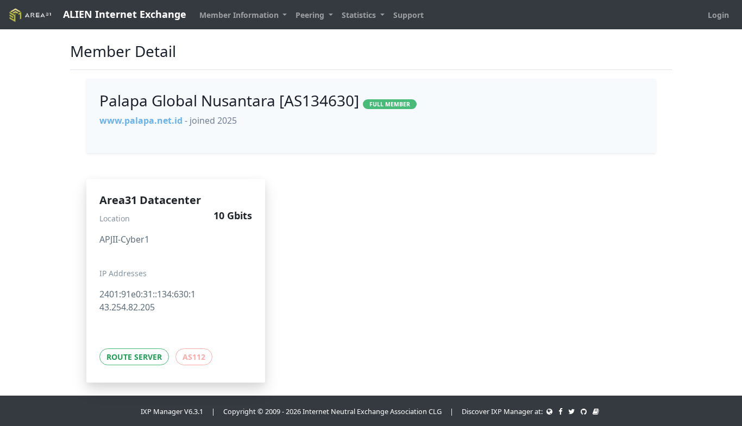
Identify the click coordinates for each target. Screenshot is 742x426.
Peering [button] (310, 15)
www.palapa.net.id (141, 120)
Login (718, 15)
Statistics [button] (360, 15)
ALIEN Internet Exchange (123, 14)
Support (408, 15)
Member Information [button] (240, 15)
